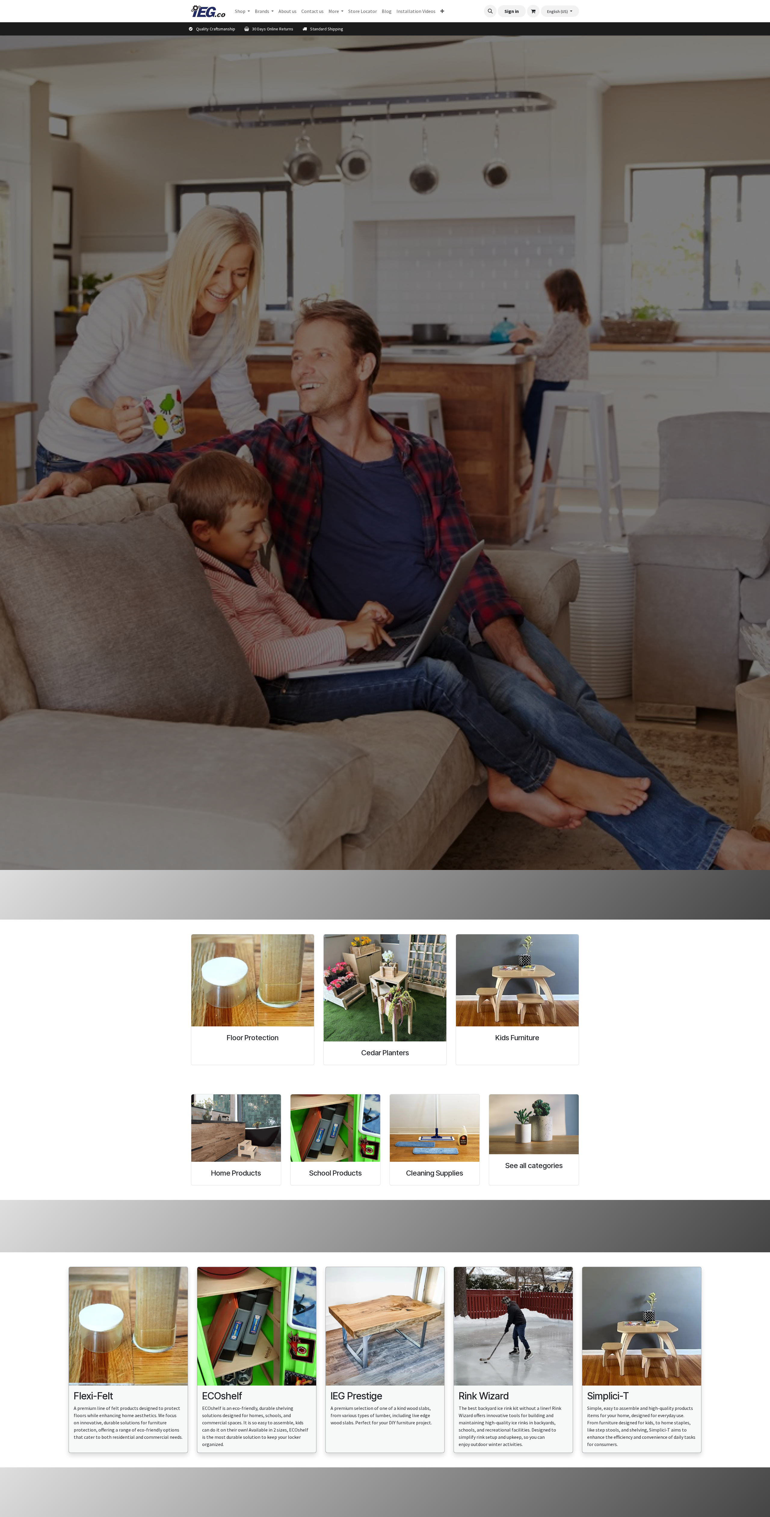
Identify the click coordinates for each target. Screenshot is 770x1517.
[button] (490, 11)
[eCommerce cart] (533, 11)
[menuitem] (242, 11)
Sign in (511, 11)
